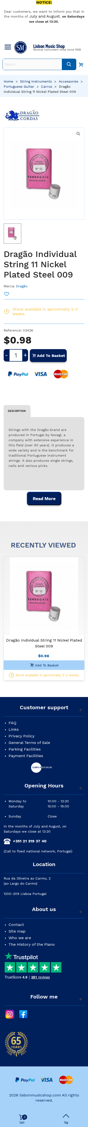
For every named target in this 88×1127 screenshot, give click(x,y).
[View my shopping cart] (81, 64)
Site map (17, 931)
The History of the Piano (32, 944)
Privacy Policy (21, 736)
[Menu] (7, 47)
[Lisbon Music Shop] (20, 47)
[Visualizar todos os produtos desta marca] (22, 116)
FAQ (12, 722)
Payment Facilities (26, 755)
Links (14, 729)
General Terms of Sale (29, 742)
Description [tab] (17, 411)
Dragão (21, 286)
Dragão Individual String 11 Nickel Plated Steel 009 (44, 643)
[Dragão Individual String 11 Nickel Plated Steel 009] (78, 133)
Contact (16, 924)
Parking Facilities (25, 749)
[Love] (7, 294)
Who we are (20, 937)
